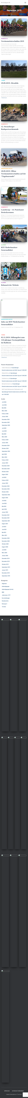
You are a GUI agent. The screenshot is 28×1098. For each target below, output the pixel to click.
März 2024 (4, 457)
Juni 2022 (4, 503)
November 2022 (6, 489)
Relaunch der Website (10, 285)
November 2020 (6, 541)
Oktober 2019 (5, 564)
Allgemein (3, 244)
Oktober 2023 (5, 471)
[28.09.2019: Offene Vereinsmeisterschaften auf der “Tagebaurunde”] (14, 157)
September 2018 (6, 575)
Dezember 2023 (5, 465)
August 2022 (5, 497)
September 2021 (6, 520)
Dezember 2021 (5, 515)
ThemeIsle (19, 1094)
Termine (3, 80)
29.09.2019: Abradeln (9, 83)
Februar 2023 (5, 480)
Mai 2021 (4, 532)
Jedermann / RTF (6, 595)
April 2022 (4, 509)
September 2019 (6, 567)
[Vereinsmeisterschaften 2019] (14, 27)
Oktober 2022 (5, 491)
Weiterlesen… (4, 97)
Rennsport (4, 603)
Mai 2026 (4, 408)
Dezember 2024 (5, 445)
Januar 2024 (5, 463)
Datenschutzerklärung (18, 1090)
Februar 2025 (5, 439)
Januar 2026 (5, 416)
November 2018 (6, 573)
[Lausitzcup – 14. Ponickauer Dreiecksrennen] (14, 195)
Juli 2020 (4, 549)
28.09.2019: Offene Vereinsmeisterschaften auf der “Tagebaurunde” (13, 173)
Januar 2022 (5, 512)
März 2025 (4, 436)
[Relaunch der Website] (14, 271)
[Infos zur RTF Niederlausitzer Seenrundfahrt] (14, 307)
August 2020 (5, 546)
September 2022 (6, 494)
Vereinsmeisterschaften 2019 (12, 41)
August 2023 (5, 474)
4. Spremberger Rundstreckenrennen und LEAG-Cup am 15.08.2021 (14, 392)
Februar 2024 (5, 460)
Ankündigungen (5, 586)
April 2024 (4, 454)
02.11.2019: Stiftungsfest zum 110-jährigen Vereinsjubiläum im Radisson (13, 340)
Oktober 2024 (5, 448)
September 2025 (6, 425)
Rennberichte (4, 38)
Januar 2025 (5, 442)
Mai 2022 (4, 506)
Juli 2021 (4, 526)
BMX (3, 592)
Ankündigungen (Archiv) (6, 168)
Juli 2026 (4, 402)
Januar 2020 (5, 555)
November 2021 (6, 518)
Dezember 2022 (5, 486)
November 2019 (6, 561)
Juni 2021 (4, 529)
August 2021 (5, 523)
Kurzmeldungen (6, 598)
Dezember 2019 (5, 558)
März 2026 (4, 410)
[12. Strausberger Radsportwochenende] (14, 112)
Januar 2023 (5, 483)
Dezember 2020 (5, 538)
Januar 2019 (5, 570)
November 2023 (6, 468)
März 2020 (4, 552)
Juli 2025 (4, 428)
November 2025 (6, 422)
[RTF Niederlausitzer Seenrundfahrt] (14, 233)
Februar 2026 (5, 413)
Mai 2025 (4, 434)
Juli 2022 (4, 500)
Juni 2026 (4, 405)
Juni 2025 (4, 431)
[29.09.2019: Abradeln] (14, 69)
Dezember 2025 (5, 419)
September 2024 (6, 451)
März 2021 (4, 535)
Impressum (7, 1090)
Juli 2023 (4, 477)
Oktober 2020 (5, 544)
